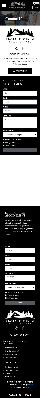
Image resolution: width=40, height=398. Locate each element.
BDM (28, 387)
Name (5, 89)
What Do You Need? (12, 139)
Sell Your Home (11, 145)
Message (7, 116)
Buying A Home (11, 142)
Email (5, 98)
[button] (4, 5)
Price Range (8, 131)
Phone (5, 107)
